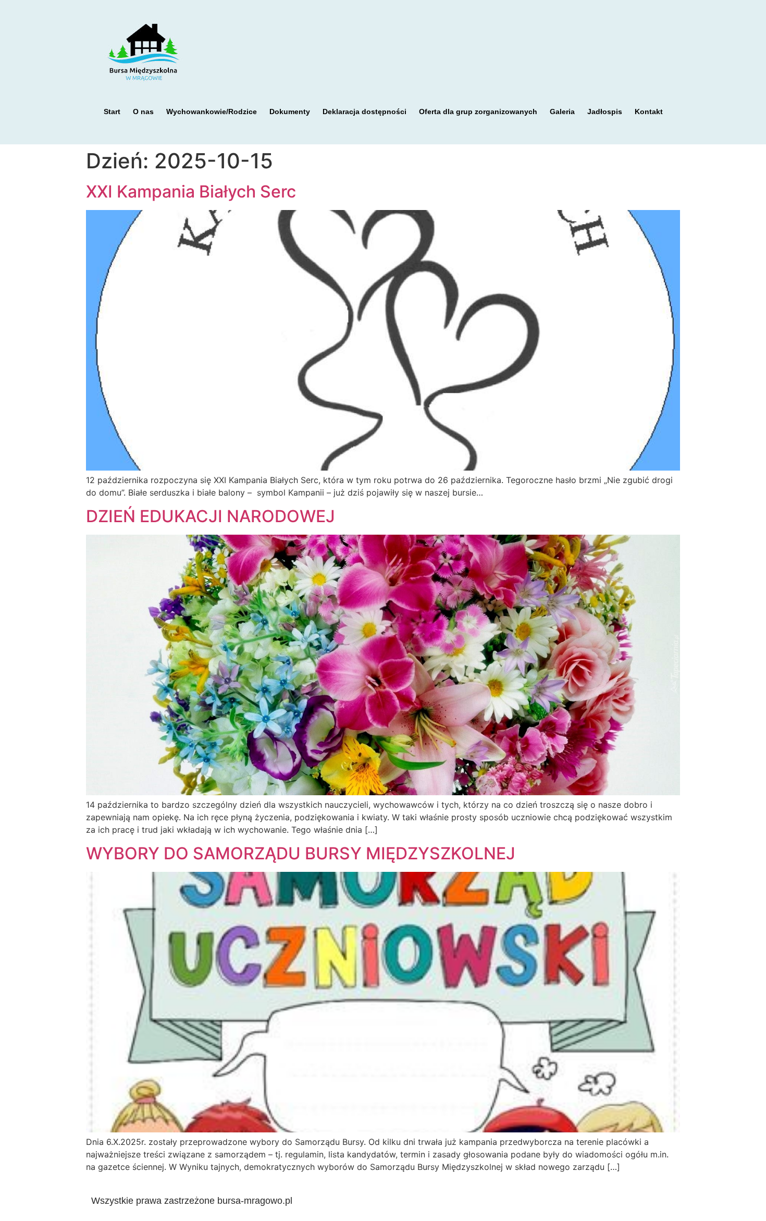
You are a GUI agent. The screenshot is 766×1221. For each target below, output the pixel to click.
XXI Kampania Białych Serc (191, 191)
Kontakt (649, 111)
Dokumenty (289, 111)
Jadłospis (604, 111)
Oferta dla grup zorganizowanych (478, 111)
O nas (143, 111)
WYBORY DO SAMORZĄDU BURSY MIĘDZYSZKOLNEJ (300, 853)
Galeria (562, 111)
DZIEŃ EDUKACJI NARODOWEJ (210, 516)
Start (112, 111)
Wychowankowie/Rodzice (211, 111)
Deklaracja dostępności (364, 111)
